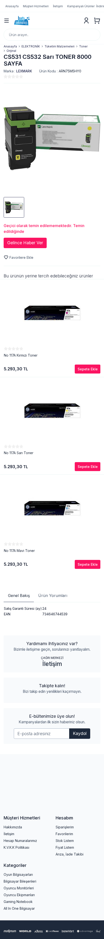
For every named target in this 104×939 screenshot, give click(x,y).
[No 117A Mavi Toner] (52, 508)
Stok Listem (65, 841)
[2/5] (7, 76)
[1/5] (5, 76)
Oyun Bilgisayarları (18, 874)
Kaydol (80, 733)
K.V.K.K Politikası (16, 847)
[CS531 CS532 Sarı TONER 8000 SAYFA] (52, 138)
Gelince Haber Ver (25, 242)
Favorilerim (64, 834)
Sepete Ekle (88, 369)
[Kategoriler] (6, 20)
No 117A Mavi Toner (19, 551)
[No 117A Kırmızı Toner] (52, 313)
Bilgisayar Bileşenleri (20, 881)
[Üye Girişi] (86, 20)
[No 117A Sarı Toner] (52, 411)
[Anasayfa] (46, 20)
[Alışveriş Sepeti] (97, 20)
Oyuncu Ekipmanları (19, 895)
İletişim (52, 663)
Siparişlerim (65, 827)
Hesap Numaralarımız (20, 841)
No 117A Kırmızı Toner (20, 355)
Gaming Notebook (18, 902)
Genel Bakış (19, 595)
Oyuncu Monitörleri (19, 888)
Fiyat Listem (65, 847)
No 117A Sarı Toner (18, 453)
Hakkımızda (13, 827)
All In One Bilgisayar (19, 908)
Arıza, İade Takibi (69, 854)
